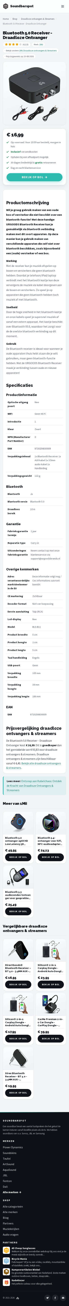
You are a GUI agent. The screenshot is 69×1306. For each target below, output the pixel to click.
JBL (5, 1175)
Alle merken (10, 1212)
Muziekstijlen (11, 1229)
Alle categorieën (13, 1206)
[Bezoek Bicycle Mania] (6, 1260)
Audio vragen (10, 1234)
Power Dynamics (13, 1147)
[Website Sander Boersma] (17, 1297)
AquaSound (9, 1170)
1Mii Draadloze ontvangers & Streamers (38, 50)
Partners (8, 1223)
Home (6, 18)
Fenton (7, 1181)
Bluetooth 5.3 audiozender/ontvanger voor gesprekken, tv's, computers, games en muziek (18, 898)
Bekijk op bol (33, 177)
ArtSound (8, 1164)
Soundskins (9, 1153)
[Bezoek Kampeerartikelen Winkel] (6, 1271)
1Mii (41, 44)
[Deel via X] (47, 1298)
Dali (5, 1186)
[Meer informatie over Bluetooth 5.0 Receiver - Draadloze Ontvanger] (34, 93)
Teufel (7, 1158)
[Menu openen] (62, 6)
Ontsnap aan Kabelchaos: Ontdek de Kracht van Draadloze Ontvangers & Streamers (34, 785)
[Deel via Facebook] (55, 1298)
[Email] (63, 1298)
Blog (6, 1217)
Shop (14, 18)
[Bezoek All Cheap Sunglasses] (6, 1250)
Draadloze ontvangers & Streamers (37, 18)
